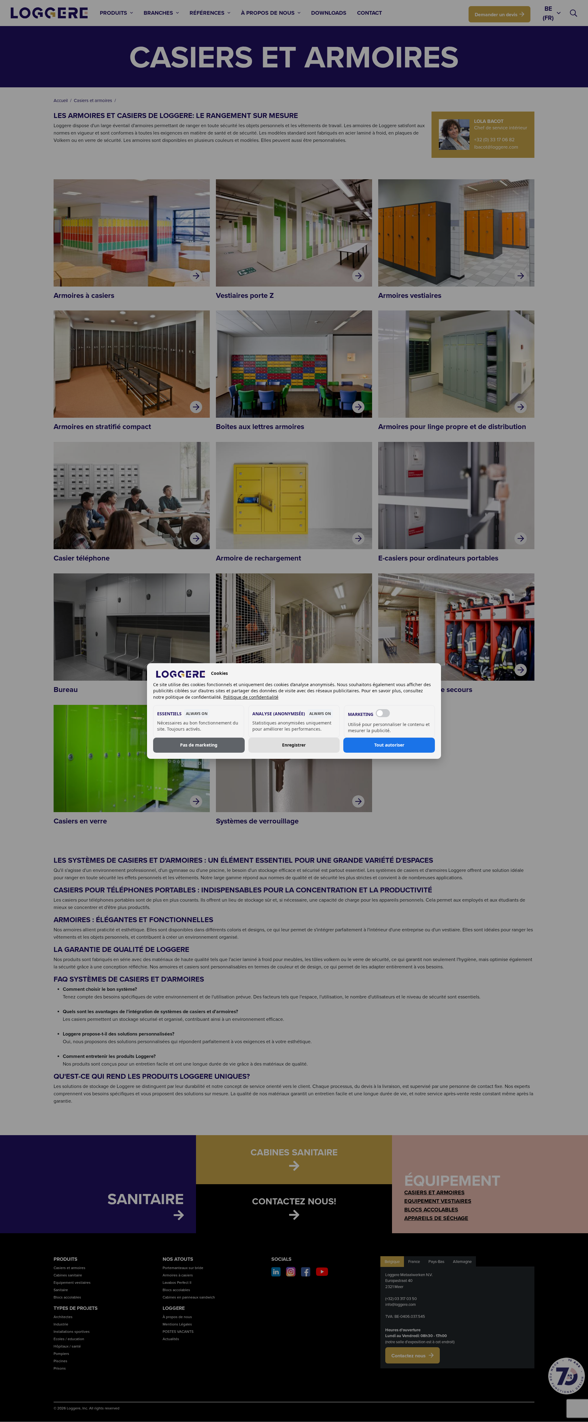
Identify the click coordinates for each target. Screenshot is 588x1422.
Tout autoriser (389, 745)
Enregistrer (294, 745)
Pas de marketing (198, 745)
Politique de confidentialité (250, 697)
